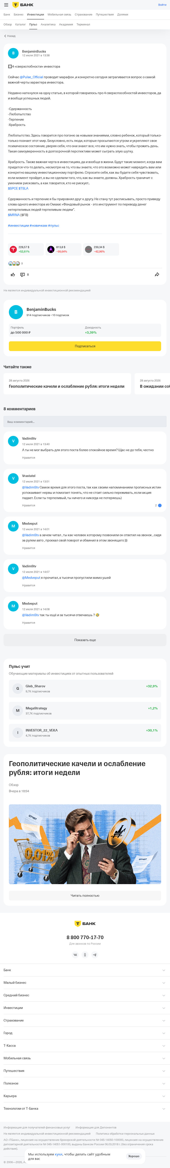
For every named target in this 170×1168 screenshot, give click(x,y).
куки (58, 1154)
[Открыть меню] (6, 5)
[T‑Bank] (22, 5)
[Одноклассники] (85, 954)
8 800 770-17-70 (85, 937)
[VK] (75, 954)
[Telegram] (94, 954)
